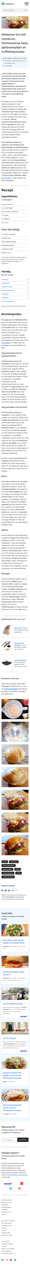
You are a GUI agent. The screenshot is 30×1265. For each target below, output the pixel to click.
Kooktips (4, 1214)
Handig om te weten (7, 1235)
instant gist (13, 862)
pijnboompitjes (7, 869)
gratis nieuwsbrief (11, 689)
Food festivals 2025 (7, 1225)
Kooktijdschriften (6, 1232)
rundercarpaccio (8, 873)
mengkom (5, 279)
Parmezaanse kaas (8, 865)
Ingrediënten (5, 1204)
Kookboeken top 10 (7, 1212)
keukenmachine (7, 287)
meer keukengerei (8, 301)
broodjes (23, 58)
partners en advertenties (18, 1175)
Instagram (7, 1260)
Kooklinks (4, 1230)
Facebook (2, 890)
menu (26, 5)
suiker (18, 873)
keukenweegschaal (8, 290)
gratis (11, 1130)
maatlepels (5, 294)
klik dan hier (6, 178)
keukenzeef (5, 283)
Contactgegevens (6, 1251)
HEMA (21, 1183)
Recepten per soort (7, 1202)
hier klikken (6, 343)
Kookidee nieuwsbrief (7, 1244)
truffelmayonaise (8, 877)
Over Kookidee (5, 1241)
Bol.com (8, 1183)
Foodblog (4, 1228)
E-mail (13, 890)
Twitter (9, 890)
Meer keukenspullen (7, 1223)
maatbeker (5, 298)
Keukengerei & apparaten (8, 1220)
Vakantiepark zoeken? (7, 1253)
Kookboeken (5, 1209)
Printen (16, 890)
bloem (5, 862)
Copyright (4, 1246)
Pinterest (6, 890)
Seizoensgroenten (6, 1207)
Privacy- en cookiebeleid (8, 1248)
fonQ (19, 1188)
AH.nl (10, 1188)
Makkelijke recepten (7, 1200)
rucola (18, 869)
